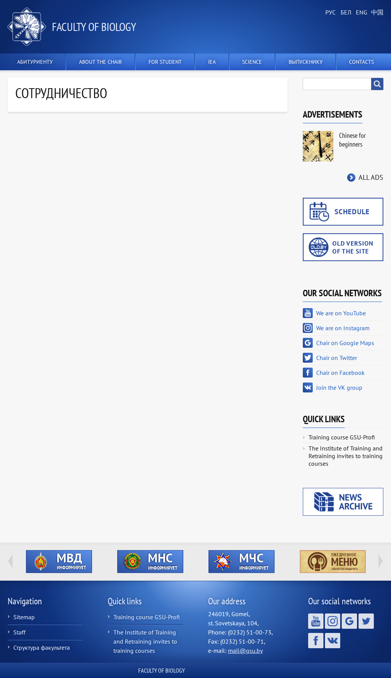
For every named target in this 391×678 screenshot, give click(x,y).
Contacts (361, 61)
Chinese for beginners (352, 140)
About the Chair (100, 61)
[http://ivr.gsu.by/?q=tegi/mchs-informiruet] (241, 561)
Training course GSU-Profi (342, 437)
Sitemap (24, 617)
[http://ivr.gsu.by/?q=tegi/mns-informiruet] (150, 561)
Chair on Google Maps (345, 343)
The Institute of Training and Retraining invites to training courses (346, 455)
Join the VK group (339, 387)
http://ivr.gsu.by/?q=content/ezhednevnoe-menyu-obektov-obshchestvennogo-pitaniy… (333, 561)
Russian (330, 12)
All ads (371, 177)
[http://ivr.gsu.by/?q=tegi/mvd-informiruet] (59, 561)
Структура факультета (41, 647)
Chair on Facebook (340, 372)
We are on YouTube (341, 313)
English (360, 12)
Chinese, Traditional (375, 12)
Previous (10, 561)
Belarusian (345, 12)
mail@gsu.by (245, 650)
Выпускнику (306, 61)
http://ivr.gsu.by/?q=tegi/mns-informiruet (150, 561)
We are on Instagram (343, 328)
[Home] (30, 27)
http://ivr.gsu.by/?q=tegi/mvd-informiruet (59, 561)
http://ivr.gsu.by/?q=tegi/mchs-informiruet (241, 561)
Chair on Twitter (336, 358)
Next (380, 561)
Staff (19, 632)
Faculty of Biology (94, 26)
